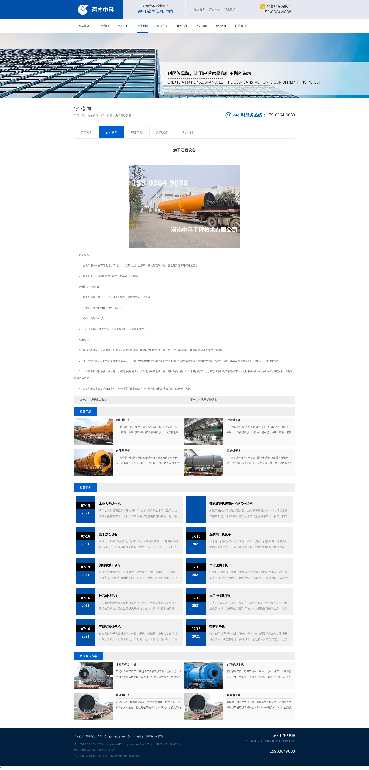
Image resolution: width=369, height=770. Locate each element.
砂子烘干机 (123, 450)
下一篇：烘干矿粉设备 (203, 399)
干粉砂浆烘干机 (126, 664)
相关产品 (85, 411)
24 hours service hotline (270, 741)
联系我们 (229, 9)
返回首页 (199, 9)
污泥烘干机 (234, 419)
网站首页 (83, 25)
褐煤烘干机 (234, 695)
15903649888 (89, 755)
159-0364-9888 (277, 11)
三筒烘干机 (234, 450)
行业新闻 (142, 25)
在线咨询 (221, 25)
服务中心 (181, 25)
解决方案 (162, 25)
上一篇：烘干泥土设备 (93, 399)
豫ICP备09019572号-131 (87, 744)
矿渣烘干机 (123, 695)
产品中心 (214, 9)
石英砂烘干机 (235, 664)
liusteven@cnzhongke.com (125, 755)
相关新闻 (85, 487)
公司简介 (86, 132)
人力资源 (201, 25)
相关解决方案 (88, 656)
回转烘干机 (123, 419)
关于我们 (103, 25)
